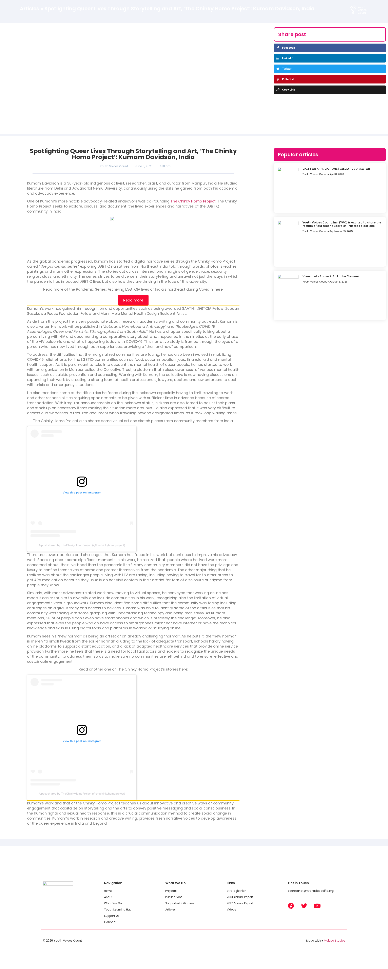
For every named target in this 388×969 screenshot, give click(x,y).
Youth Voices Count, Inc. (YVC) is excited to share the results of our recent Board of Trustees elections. (342, 224)
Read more (133, 300)
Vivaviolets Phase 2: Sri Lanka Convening (333, 276)
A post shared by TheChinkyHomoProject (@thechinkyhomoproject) (82, 545)
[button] (159, 10)
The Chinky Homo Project (193, 201)
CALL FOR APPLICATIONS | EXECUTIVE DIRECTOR (336, 169)
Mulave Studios (334, 941)
